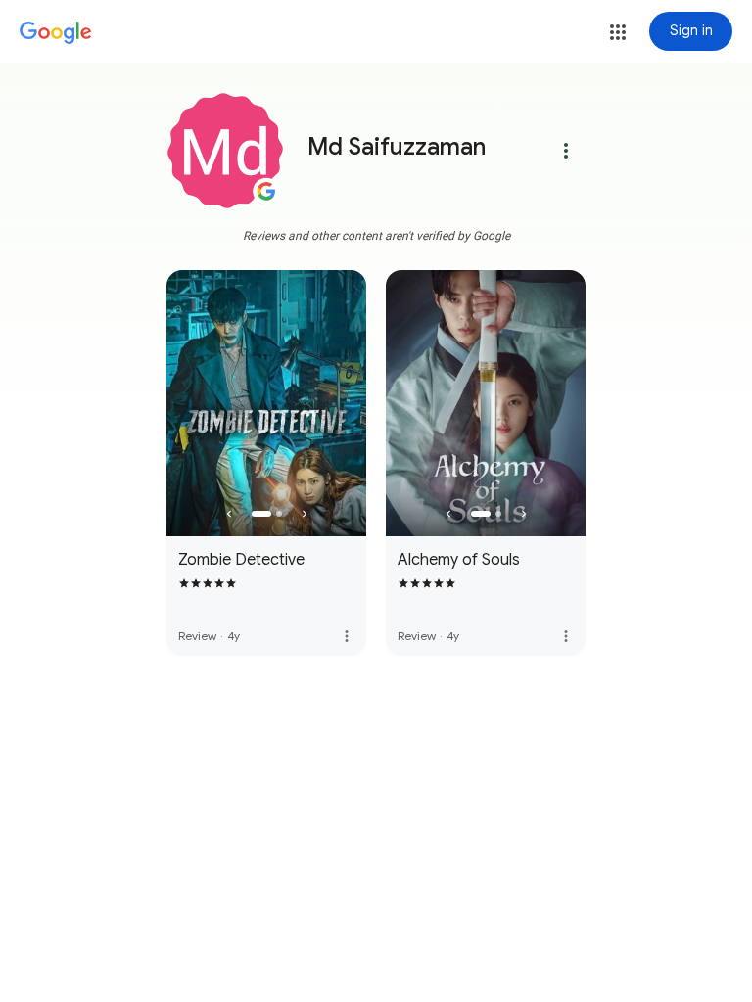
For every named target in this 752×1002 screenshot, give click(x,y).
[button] (617, 32)
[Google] (56, 33)
